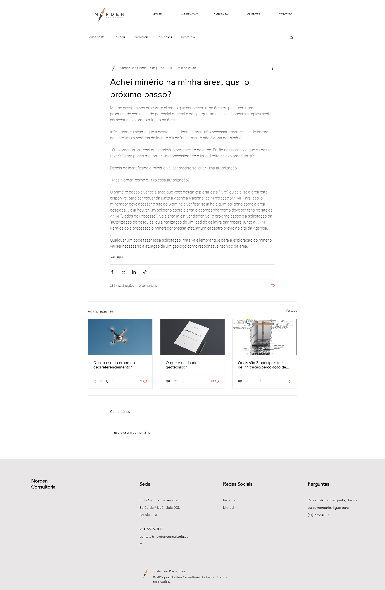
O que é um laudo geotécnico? (181, 364)
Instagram (231, 500)
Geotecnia (188, 37)
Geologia (119, 37)
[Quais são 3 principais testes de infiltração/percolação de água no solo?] (265, 337)
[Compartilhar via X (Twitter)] (123, 272)
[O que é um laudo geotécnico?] (192, 337)
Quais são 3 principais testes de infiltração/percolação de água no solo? (262, 364)
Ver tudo (291, 310)
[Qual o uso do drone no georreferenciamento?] (120, 337)
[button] (291, 37)
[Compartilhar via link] (145, 272)
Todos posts (96, 37)
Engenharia (164, 37)
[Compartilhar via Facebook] (112, 272)
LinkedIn (230, 507)
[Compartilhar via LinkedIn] (134, 272)
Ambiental (141, 37)
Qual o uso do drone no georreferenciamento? (114, 364)
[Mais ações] (272, 68)
